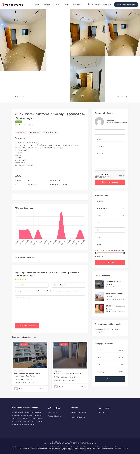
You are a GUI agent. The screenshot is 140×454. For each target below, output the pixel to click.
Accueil (36, 4)
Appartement (21, 133)
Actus (66, 4)
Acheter (47, 4)
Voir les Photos (22, 97)
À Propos (76, 4)
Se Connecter (96, 4)
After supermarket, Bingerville (66, 377)
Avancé (97, 256)
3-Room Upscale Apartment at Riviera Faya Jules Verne (27, 374)
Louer (57, 4)
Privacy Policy (52, 412)
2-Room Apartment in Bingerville (68, 374)
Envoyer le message (110, 182)
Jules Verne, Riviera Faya (24, 379)
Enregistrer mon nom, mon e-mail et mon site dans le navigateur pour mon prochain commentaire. (49, 291)
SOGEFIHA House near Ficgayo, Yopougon (115, 307)
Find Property (110, 262)
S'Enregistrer (106, 4)
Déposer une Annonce (127, 4)
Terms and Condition (54, 416)
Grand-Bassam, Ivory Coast (23, 125)
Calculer (110, 379)
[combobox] (110, 208)
